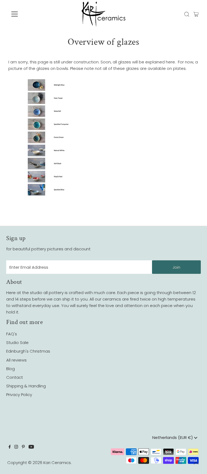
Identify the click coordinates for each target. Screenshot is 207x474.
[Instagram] (16, 447)
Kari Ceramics (57, 462)
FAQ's (11, 334)
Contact (14, 377)
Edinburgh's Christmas (28, 351)
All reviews (16, 360)
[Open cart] (196, 14)
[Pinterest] (23, 447)
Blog (10, 368)
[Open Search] (187, 14)
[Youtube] (31, 447)
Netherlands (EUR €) (173, 437)
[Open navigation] (30, 14)
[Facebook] (9, 447)
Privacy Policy (19, 394)
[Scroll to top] (196, 463)
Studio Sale (17, 342)
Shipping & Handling (26, 386)
